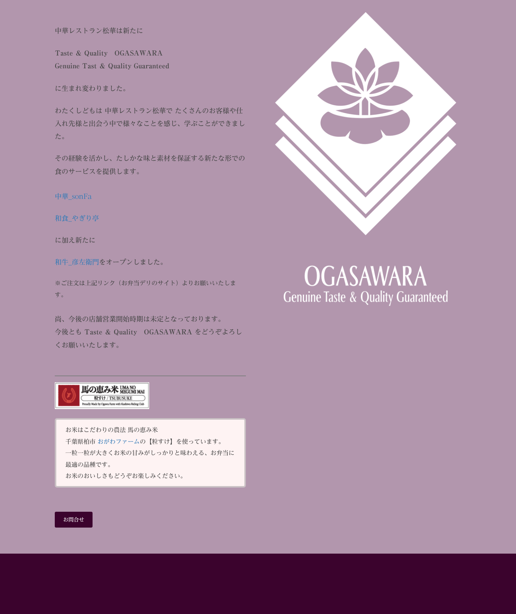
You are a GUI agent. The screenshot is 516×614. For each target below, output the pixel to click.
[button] (74, 519)
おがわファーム (118, 442)
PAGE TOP (505, 586)
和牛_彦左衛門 (77, 262)
